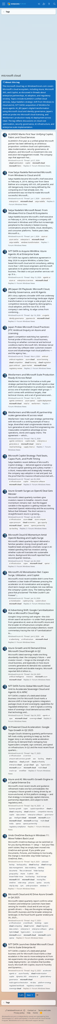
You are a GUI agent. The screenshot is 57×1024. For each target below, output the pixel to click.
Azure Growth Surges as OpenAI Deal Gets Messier (30, 492)
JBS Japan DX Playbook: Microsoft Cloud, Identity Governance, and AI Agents (29, 290)
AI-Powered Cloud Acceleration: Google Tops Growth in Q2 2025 (28, 728)
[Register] (44, 4)
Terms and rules (44, 1010)
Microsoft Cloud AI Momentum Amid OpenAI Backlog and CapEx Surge (27, 536)
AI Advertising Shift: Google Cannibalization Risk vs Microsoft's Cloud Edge (31, 611)
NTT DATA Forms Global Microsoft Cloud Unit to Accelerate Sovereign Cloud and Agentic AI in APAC (29, 689)
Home (35, 1013)
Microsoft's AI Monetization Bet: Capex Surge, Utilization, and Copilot (28, 573)
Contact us (32, 1010)
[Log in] (38, 4)
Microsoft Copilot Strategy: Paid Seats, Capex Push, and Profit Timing (28, 457)
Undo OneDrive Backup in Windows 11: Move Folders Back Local (28, 837)
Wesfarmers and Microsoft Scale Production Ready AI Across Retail (31, 376)
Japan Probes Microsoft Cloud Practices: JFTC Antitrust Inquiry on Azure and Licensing (29, 330)
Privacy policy (19, 1013)
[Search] (54, 4)
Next (29, 995)
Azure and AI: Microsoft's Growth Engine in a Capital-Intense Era (30, 781)
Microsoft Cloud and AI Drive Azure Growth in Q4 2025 (30, 896)
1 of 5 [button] (21, 995)
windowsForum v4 (14, 1010)
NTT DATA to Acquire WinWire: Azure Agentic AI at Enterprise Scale (27, 252)
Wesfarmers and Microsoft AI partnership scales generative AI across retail (30, 414)
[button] (24, 1010)
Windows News (44, 166)
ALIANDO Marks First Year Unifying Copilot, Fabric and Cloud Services (30, 136)
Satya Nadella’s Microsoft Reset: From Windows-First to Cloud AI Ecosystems (28, 211)
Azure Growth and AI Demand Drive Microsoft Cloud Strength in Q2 (27, 649)
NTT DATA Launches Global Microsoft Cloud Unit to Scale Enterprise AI (30, 946)
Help (28, 1013)
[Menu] (4, 4)
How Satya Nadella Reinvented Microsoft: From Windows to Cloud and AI (30, 174)
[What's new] (49, 4)
